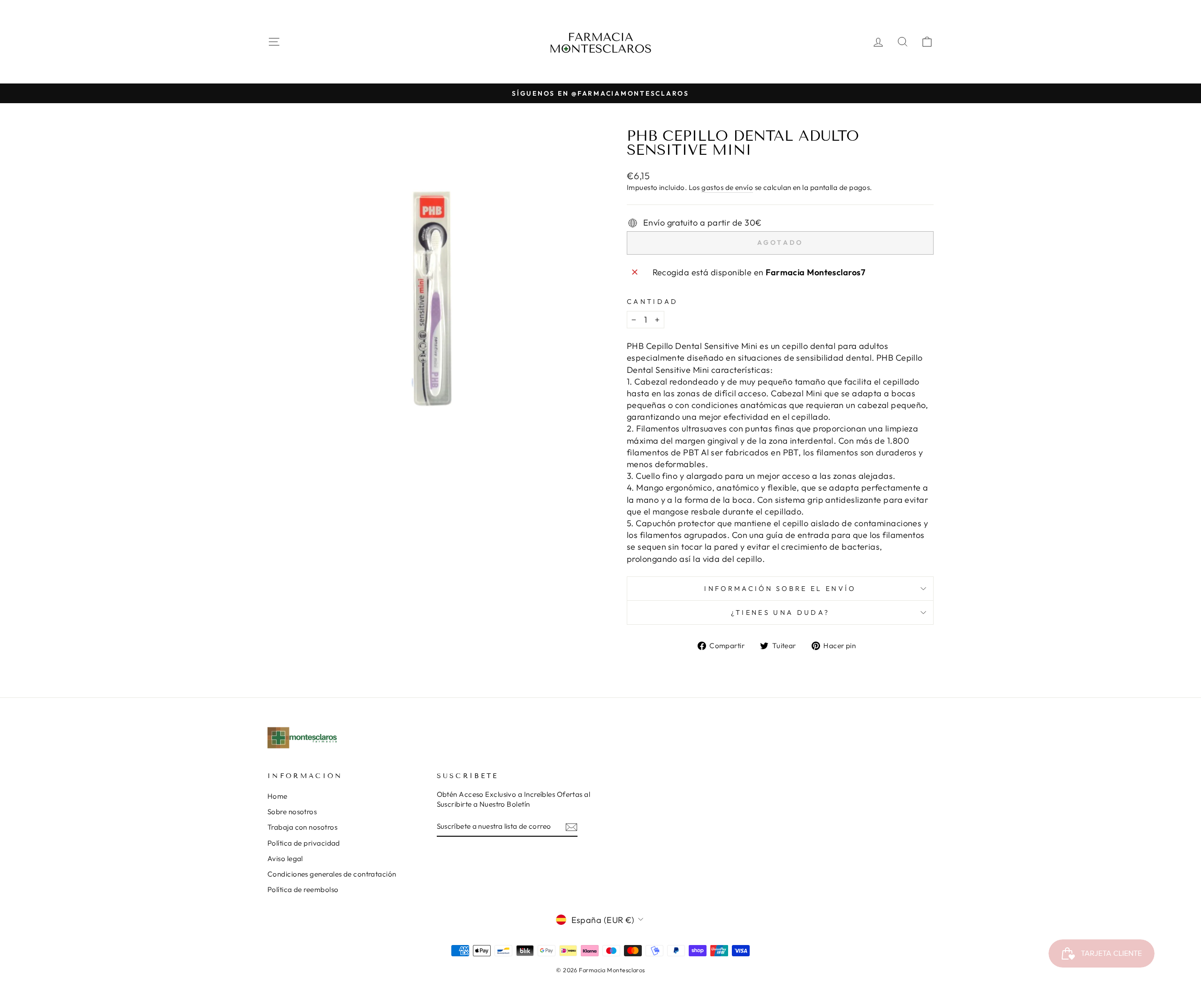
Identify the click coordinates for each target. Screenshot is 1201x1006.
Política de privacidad (303, 843)
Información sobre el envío (780, 588)
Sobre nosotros (292, 811)
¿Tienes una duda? (780, 612)
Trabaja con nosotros (302, 827)
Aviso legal (285, 858)
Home (277, 796)
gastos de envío (727, 187)
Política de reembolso (302, 889)
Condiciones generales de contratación (331, 874)
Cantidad (652, 301)
